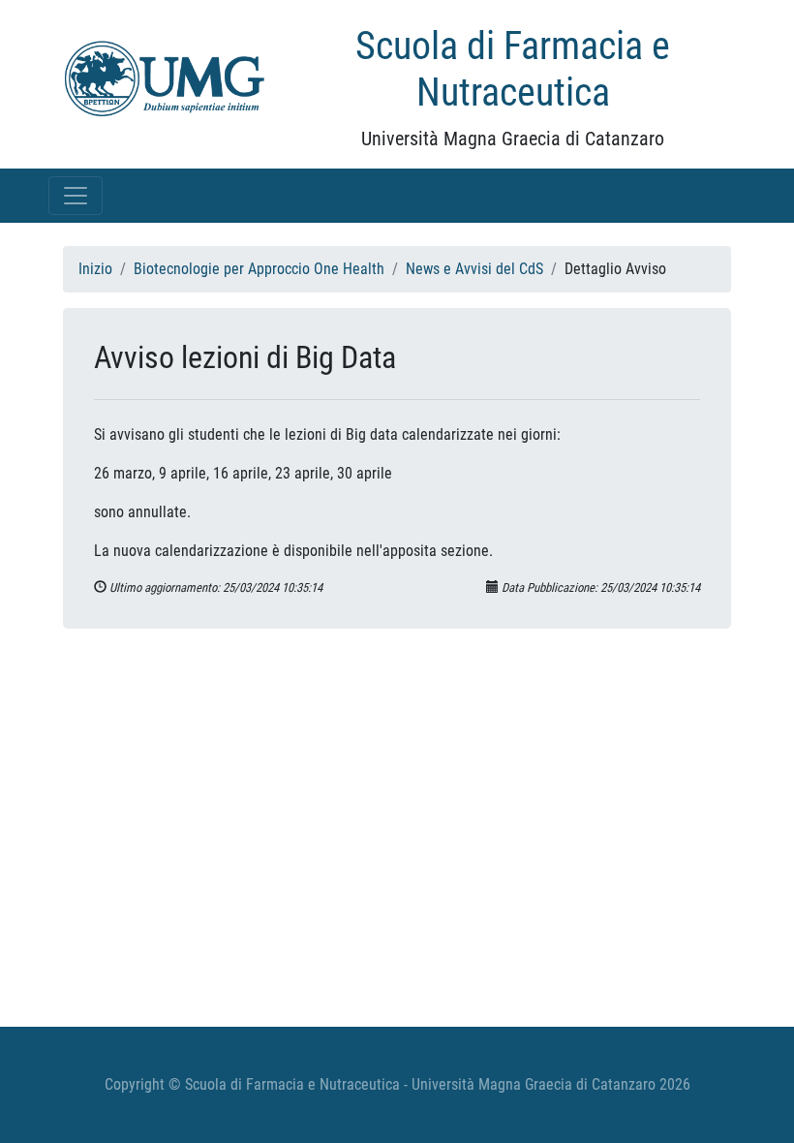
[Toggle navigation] (75, 195)
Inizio (95, 269)
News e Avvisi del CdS (474, 269)
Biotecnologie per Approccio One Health (259, 269)
